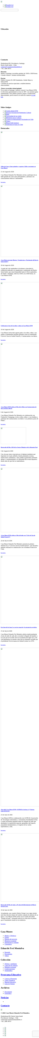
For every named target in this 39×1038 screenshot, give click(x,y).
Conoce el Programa (11, 978)
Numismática (8, 970)
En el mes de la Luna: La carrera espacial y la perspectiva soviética (19, 627)
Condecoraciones (10, 969)
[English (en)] (9, 6)
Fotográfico (8, 993)
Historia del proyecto (11, 939)
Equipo (7, 937)
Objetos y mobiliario (11, 964)
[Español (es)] (9, 5)
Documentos (8, 954)
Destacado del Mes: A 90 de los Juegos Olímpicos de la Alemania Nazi (19, 447)
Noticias (5, 997)
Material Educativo (10, 982)
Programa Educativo (11, 974)
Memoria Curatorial (10, 941)
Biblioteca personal (10, 967)
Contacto (5, 1005)
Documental (8, 992)
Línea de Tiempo (10, 984)
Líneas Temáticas (10, 980)
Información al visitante (12, 942)
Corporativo (8, 944)
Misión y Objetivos (10, 936)
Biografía (7, 952)
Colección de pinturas (11, 965)
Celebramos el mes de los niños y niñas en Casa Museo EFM (17, 325)
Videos (7, 956)
